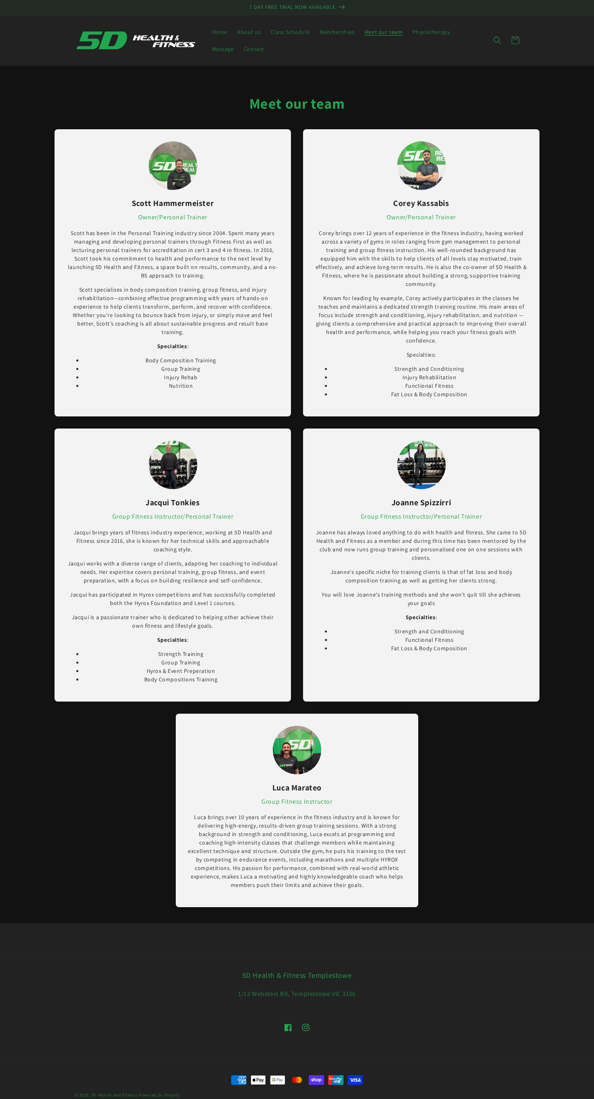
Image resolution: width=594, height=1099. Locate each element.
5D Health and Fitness (114, 1095)
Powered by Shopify (159, 1095)
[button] (497, 40)
